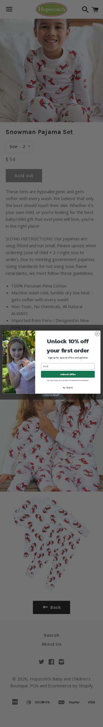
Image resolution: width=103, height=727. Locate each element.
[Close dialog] (97, 333)
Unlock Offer (68, 374)
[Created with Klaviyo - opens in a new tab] (51, 395)
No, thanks (68, 387)
